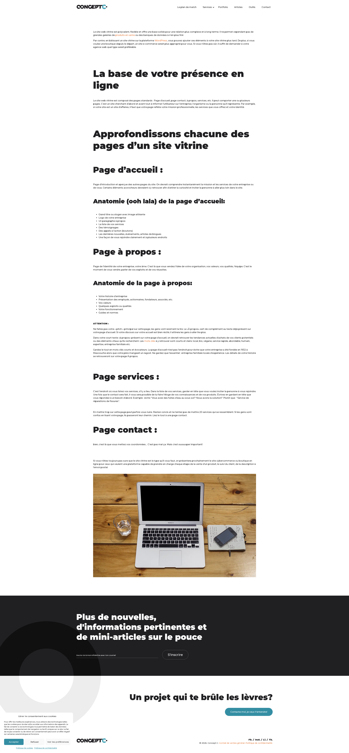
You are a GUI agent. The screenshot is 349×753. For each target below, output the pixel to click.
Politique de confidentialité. (259, 743)
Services (207, 7)
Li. (264, 739)
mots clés (149, 341)
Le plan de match (186, 7)
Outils (252, 7)
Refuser (35, 742)
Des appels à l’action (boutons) (116, 231)
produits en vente (125, 35)
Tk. (271, 739)
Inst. (257, 739)
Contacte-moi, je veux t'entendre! (248, 712)
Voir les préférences (58, 742)
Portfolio (223, 7)
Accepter (14, 742)
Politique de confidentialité (45, 748)
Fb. (250, 739)
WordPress (161, 40)
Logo (101, 217)
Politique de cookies (24, 748)
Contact (266, 7)
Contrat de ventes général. (232, 743)
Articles (238, 7)
